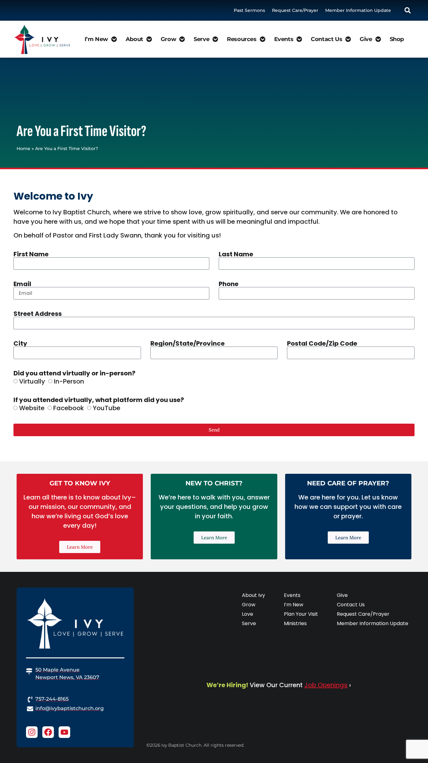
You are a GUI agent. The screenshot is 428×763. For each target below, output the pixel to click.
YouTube (106, 408)
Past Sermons (249, 10)
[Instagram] (32, 732)
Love (247, 614)
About (134, 39)
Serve (201, 39)
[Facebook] (48, 732)
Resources (241, 39)
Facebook (68, 408)
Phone (228, 284)
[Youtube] (64, 732)
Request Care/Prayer (295, 10)
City (20, 343)
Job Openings (325, 685)
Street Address (37, 314)
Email (22, 284)
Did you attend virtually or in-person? (74, 373)
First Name (31, 254)
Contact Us (326, 39)
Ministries (295, 623)
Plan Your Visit (301, 614)
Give (366, 39)
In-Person (69, 381)
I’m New (96, 39)
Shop (397, 39)
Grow (168, 39)
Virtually (32, 381)
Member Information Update (358, 10)
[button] (407, 10)
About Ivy (253, 595)
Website (31, 408)
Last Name (236, 254)
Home (23, 148)
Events (284, 39)
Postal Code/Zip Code (322, 343)
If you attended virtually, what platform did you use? (98, 400)
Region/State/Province (187, 343)
